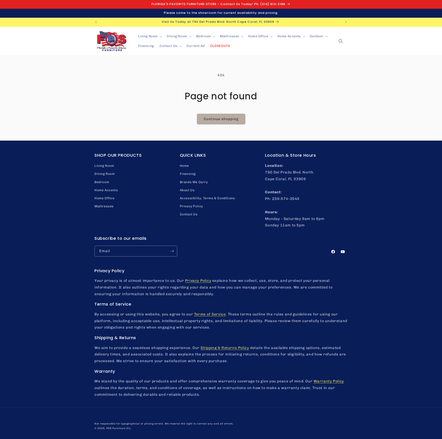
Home (184, 166)
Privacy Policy (191, 206)
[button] (149, 36)
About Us (187, 190)
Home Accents (106, 190)
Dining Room (104, 174)
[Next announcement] (346, 22)
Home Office (104, 198)
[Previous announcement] (96, 22)
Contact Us (189, 214)
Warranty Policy (329, 381)
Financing (188, 174)
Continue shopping (221, 119)
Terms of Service (210, 314)
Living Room (104, 166)
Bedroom (101, 182)
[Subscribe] (172, 251)
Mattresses (104, 206)
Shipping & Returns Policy (225, 348)
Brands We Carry (194, 182)
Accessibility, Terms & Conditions (207, 198)
